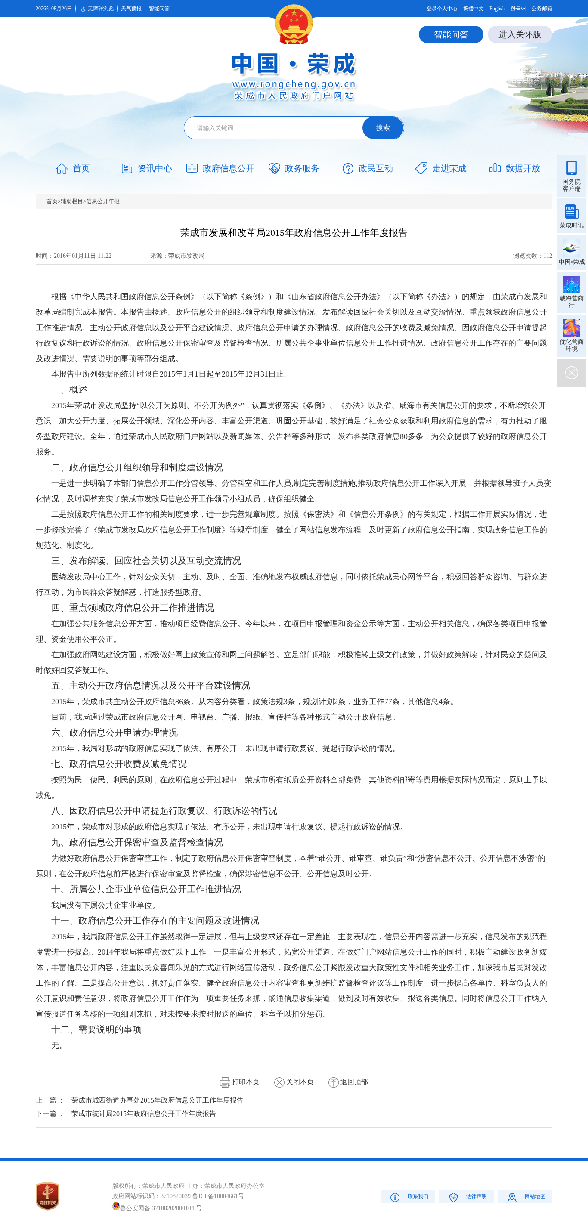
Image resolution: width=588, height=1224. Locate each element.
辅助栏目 (72, 201)
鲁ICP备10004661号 (218, 1196)
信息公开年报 (103, 201)
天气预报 (131, 9)
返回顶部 (353, 1081)
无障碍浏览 (101, 9)
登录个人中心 (442, 9)
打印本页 (245, 1081)
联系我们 (418, 1196)
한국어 (518, 9)
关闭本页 (299, 1081)
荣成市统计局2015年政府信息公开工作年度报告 (143, 1113)
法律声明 (476, 1196)
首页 (52, 201)
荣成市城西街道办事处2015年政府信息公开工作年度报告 (157, 1100)
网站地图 (535, 1196)
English (497, 9)
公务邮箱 (542, 9)
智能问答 (159, 9)
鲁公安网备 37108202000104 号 (161, 1208)
